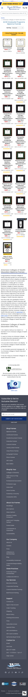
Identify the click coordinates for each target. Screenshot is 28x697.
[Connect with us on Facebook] (5, 672)
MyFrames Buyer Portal (13, 637)
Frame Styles (10, 525)
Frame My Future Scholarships (11, 572)
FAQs (7, 621)
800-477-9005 (10, 650)
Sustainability (10, 533)
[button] (24, 8)
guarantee (20, 312)
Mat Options (10, 509)
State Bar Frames (11, 441)
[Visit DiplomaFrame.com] (6, 1)
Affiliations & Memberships (10, 553)
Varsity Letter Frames (12, 448)
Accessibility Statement (13, 560)
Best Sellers (9, 464)
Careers (8, 546)
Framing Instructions (12, 618)
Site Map (24, 691)
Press (8, 549)
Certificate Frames (12, 435)
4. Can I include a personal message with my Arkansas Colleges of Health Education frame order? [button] (13, 351)
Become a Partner (11, 583)
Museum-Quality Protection (11, 516)
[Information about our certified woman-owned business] (22, 684)
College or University (12, 472)
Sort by (8, 28)
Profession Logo (11, 484)
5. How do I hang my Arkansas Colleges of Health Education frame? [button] (13, 356)
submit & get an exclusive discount (14, 419)
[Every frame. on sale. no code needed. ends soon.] (14, 3)
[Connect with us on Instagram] (12, 672)
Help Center (10, 656)
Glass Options (10, 512)
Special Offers (10, 627)
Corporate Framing (12, 586)
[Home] (14, 8)
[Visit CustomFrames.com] (22, 1)
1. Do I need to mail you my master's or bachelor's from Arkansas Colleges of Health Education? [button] (14, 331)
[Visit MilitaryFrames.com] (14, 1)
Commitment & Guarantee (11, 529)
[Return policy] (14, 684)
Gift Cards (9, 460)
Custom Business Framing (14, 589)
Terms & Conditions (13, 691)
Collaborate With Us (12, 577)
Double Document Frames (14, 438)
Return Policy (10, 614)
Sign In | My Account (12, 605)
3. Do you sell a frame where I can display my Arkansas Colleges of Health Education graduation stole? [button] (13, 344)
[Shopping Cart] (26, 8)
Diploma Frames (11, 431)
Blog (7, 557)
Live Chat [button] (9, 646)
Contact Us (9, 601)
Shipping (9, 611)
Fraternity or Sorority (12, 494)
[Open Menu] (2, 8)
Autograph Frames (12, 454)
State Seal (9, 487)
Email (8, 643)
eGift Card (14, 390)
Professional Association (13, 481)
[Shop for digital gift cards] (14, 384)
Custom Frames (11, 444)
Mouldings (9, 506)
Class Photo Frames (12, 451)
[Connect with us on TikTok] (9, 672)
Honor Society (10, 490)
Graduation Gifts (11, 497)
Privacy (3, 691)
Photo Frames (10, 457)
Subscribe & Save (11, 624)
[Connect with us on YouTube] (16, 672)
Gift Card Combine (12, 634)
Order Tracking (10, 608)
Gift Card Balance (11, 630)
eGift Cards (4, 316)
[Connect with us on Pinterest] (19, 672)
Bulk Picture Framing (12, 593)
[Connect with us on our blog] (22, 672)
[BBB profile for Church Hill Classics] (5, 684)
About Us (9, 542)
